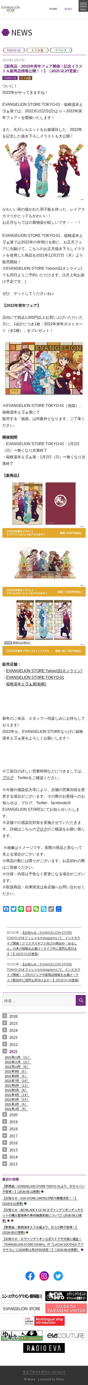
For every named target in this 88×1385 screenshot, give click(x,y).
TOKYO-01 (10, 78)
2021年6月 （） (17, 1085)
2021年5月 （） (16, 1090)
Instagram (44, 1276)
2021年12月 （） (18, 1057)
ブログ (8, 778)
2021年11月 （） (18, 1062)
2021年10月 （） (17, 1066)
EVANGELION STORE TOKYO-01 (35, 677)
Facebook (30, 1276)
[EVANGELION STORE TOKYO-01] (10, 9)
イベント (25, 1203)
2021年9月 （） (16, 1071)
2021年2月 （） (16, 1104)
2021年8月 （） (16, 1076)
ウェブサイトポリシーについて (44, 1372)
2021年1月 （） (16, 1108)
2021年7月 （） (17, 1080)
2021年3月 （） (17, 1099)
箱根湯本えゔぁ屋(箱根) (26, 684)
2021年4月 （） (17, 1094)
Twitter (58, 1276)
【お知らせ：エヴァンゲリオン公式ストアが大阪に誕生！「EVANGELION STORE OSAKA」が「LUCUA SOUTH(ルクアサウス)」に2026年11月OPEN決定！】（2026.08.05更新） (43, 1244)
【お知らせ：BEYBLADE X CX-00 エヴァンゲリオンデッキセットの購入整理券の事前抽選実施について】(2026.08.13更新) (42, 1215)
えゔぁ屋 (25, 78)
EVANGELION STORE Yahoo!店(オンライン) (44, 671)
